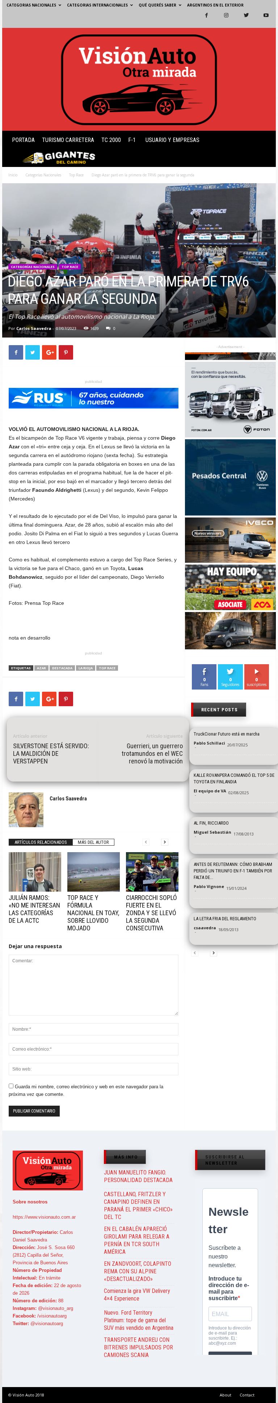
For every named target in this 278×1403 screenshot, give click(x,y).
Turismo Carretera (68, 140)
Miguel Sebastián (212, 832)
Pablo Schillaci (209, 743)
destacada (62, 668)
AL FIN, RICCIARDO (211, 823)
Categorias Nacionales (31, 5)
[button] (264, 150)
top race (107, 668)
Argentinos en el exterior (215, 5)
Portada (23, 140)
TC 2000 (111, 140)
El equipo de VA (210, 791)
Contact (247, 1395)
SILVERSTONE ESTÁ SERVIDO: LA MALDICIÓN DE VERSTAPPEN (51, 753)
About (225, 1395)
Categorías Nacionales (43, 174)
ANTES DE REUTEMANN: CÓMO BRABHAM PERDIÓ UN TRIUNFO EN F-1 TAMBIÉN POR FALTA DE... (233, 871)
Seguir (230, 667)
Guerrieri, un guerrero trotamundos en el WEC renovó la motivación (152, 753)
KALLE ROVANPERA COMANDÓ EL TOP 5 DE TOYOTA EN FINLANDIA (234, 778)
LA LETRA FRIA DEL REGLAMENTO (225, 918)
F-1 (132, 140)
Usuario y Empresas (172, 140)
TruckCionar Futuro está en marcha (227, 734)
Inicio (12, 174)
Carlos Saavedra (33, 328)
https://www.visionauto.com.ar (44, 1217)
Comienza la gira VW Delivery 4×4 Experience (137, 1294)
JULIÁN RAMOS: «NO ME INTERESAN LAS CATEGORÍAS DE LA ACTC (34, 909)
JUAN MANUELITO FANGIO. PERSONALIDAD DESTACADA (138, 1176)
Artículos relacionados (40, 842)
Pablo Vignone (209, 886)
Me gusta (204, 667)
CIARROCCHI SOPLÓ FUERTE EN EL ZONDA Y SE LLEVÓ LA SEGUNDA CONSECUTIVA (151, 913)
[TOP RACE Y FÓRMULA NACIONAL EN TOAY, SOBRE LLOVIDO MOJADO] (93, 871)
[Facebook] (202, 19)
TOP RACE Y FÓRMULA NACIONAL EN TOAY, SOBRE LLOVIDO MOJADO (93, 913)
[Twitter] (241, 19)
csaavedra (205, 928)
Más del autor (93, 842)
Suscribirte (257, 669)
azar (41, 668)
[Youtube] (261, 19)
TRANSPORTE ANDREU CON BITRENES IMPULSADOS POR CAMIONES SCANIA (138, 1347)
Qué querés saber (157, 5)
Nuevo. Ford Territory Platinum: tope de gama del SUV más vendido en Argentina (138, 1320)
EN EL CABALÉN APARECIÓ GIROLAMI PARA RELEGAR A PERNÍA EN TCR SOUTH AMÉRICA (136, 1240)
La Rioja (86, 668)
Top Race (76, 174)
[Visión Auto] (139, 79)
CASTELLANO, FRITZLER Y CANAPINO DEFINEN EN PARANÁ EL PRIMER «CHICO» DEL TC (138, 1205)
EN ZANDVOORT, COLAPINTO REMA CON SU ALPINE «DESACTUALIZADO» (137, 1271)
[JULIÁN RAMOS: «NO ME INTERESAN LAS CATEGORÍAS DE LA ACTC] (35, 871)
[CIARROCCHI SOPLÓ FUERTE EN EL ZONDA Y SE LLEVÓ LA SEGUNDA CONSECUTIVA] (152, 871)
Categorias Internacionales (97, 5)
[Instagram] (222, 19)
